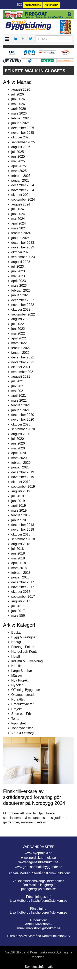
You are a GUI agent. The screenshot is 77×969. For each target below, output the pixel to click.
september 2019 (23, 486)
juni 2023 (18, 271)
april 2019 (18, 505)
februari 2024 (21, 233)
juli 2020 (17, 438)
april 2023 (18, 281)
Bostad (16, 632)
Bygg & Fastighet (23, 637)
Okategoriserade (23, 694)
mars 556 (18, 615)
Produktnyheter (22, 704)
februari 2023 (21, 290)
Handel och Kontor (25, 651)
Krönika (17, 666)
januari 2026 (20, 123)
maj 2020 (18, 448)
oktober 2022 (20, 309)
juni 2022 (18, 328)
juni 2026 (18, 99)
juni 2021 (18, 386)
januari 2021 (20, 410)
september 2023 (23, 257)
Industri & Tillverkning (27, 661)
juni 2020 (18, 443)
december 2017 (22, 582)
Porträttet (17, 699)
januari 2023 (20, 295)
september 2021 (23, 372)
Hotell (15, 656)
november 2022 (22, 305)
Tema (15, 718)
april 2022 (18, 338)
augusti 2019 (20, 491)
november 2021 (22, 362)
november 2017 (22, 587)
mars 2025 (19, 171)
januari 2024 (20, 238)
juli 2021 (17, 381)
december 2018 (22, 525)
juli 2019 (17, 496)
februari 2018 (21, 572)
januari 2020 (20, 467)
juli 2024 (17, 209)
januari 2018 (20, 577)
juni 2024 (18, 214)
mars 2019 (19, 510)
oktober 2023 (20, 252)
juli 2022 (17, 324)
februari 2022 (21, 348)
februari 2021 (21, 405)
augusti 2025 (20, 147)
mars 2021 (19, 400)
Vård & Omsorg (22, 733)
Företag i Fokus (22, 647)
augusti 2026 (20, 89)
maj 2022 (18, 333)
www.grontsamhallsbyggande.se (38, 867)
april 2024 (18, 223)
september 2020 (23, 429)
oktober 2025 (20, 137)
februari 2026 (21, 118)
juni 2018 (18, 553)
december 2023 (22, 242)
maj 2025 (18, 161)
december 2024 (22, 185)
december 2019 (22, 472)
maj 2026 (18, 104)
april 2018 (18, 563)
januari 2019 (20, 520)
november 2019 (22, 477)
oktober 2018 (20, 534)
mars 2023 (19, 285)
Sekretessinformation (40, 966)
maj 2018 (18, 558)
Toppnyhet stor (22, 728)
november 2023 (22, 247)
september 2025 (23, 142)
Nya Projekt (19, 680)
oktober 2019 (20, 482)
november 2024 (22, 190)
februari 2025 (21, 175)
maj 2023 (18, 276)
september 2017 (23, 596)
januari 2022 (20, 352)
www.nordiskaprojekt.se (38, 857)
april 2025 (18, 166)
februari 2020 (21, 462)
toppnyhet (18, 723)
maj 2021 (18, 391)
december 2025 (22, 128)
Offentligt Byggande (25, 690)
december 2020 (22, 415)
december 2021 (22, 357)
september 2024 (23, 199)
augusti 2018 (20, 544)
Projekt (16, 709)
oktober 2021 (20, 367)
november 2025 (22, 132)
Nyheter (17, 685)
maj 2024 (18, 218)
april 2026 (18, 108)
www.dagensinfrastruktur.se (38, 862)
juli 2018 (17, 548)
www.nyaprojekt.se (38, 853)
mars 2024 (19, 228)
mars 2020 (19, 458)
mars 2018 (19, 568)
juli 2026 (17, 94)
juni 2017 (18, 611)
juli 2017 (17, 606)
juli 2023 (17, 266)
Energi (16, 642)
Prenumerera (33, 5)
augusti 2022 (20, 319)
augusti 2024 (20, 204)
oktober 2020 (20, 424)
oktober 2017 (20, 591)
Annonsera (51, 5)
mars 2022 (19, 343)
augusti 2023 (20, 262)
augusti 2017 (20, 601)
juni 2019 (18, 501)
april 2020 (18, 453)
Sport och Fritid (22, 713)
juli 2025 (17, 152)
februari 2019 (21, 515)
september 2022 (23, 314)
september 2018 (23, 539)
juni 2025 (18, 156)
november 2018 (22, 529)
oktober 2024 (20, 194)
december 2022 (22, 300)
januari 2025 (20, 180)
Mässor (16, 675)
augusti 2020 (20, 434)
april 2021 (18, 395)
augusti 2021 (20, 376)
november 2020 (22, 419)
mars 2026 (19, 113)
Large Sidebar (21, 671)
